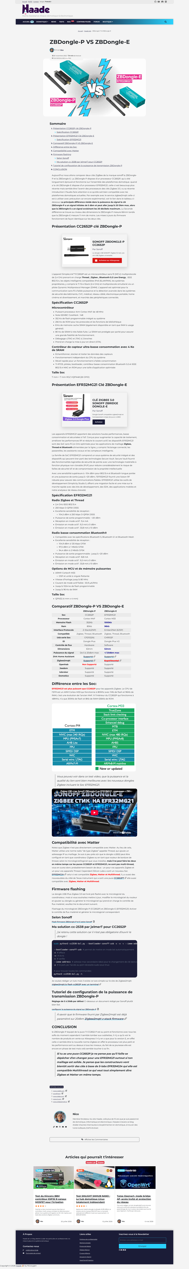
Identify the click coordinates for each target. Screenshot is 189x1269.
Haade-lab (91, 1162)
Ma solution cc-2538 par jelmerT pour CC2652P (79, 162)
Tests (61, 22)
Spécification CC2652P (68, 132)
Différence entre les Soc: (65, 147)
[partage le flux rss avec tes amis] (166, 1)
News (53, 22)
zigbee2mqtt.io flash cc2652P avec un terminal (75, 984)
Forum (97, 22)
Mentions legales (85, 1243)
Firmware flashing (62, 154)
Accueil (24, 1)
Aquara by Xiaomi (85, 1257)
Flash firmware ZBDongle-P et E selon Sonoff (72, 922)
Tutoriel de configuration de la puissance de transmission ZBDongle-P (87, 165)
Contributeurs (84, 22)
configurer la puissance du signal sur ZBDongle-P (74, 1009)
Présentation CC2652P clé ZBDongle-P (72, 128)
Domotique (41, 22)
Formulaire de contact (33, 1253)
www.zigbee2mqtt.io (60, 1102)
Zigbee (101, 1162)
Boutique (107, 22)
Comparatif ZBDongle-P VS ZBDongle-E (73, 143)
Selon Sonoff (63, 158)
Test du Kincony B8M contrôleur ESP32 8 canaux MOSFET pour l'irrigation (50, 1199)
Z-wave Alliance (85, 1253)
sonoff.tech (57, 1093)
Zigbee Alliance (85, 1250)
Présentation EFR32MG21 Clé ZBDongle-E (73, 136)
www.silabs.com (58, 1096)
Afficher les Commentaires (95, 1139)
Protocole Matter (85, 1246)
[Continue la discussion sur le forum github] (155, 1)
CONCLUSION (60, 169)
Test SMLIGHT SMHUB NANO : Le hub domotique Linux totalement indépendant (93, 1199)
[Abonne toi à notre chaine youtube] (159, 1)
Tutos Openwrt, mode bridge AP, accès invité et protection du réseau (134, 1199)
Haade (19, 1266)
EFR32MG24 (58, 874)
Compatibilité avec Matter (66, 151)
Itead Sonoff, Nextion (86, 1260)
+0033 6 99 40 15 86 (32, 1250)
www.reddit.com (58, 1091)
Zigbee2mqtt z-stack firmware (104, 1018)
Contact (36, 1)
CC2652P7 (119, 878)
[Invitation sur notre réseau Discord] (162, 1)
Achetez (98, 422)
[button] (109, 260)
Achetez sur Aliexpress (109, 260)
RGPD (30, 1)
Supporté (88, 656)
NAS (70, 22)
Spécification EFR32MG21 (69, 139)
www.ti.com (57, 1099)
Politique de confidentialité (88, 1239)
